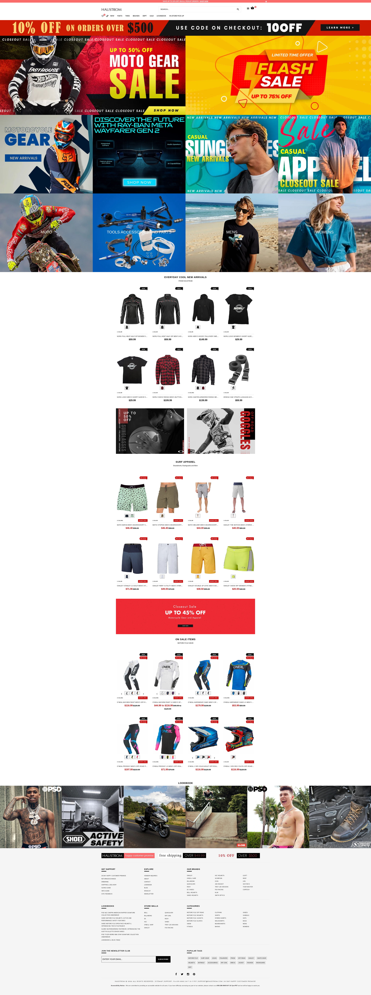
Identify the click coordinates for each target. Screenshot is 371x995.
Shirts (217, 915)
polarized (223, 958)
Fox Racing (219, 889)
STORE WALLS (151, 906)
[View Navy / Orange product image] (132, 693)
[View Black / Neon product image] (132, 757)
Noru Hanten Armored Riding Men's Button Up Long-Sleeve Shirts (203, 397)
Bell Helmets (192, 892)
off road (241, 958)
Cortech (246, 889)
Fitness (190, 926)
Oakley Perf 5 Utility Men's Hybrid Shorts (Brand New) (168, 586)
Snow (189, 923)
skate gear (261, 958)
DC (145, 918)
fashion (250, 962)
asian (214, 958)
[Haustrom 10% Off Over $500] (239, 855)
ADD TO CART (245, 404)
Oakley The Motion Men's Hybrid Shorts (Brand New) (239, 525)
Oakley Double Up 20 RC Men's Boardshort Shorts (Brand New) (203, 586)
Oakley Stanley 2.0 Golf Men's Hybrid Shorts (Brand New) (132, 586)
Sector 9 (246, 884)
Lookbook (148, 885)
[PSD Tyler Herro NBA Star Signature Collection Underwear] (278, 817)
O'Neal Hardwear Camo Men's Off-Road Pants (203, 702)
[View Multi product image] (233, 757)
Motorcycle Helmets (195, 915)
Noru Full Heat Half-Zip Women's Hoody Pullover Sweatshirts (132, 336)
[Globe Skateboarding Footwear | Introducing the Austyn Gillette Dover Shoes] (216, 817)
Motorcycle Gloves (194, 921)
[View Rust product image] (162, 516)
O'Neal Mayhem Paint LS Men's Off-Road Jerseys (168, 702)
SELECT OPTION (137, 343)
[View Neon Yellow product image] (233, 577)
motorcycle (193, 958)
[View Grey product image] (197, 388)
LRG (244, 881)
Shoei (167, 922)
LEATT (245, 875)
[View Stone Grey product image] (233, 516)
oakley (251, 958)
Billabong (191, 881)
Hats (244, 918)
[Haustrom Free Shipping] (182, 855)
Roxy (189, 887)
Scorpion (218, 878)
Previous (121, 327)
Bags (245, 921)
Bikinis (217, 926)
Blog (146, 888)
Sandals (246, 915)
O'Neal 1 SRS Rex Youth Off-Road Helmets (239, 766)
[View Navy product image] (126, 516)
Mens (245, 923)
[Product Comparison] (107, 16)
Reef (245, 878)
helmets (191, 962)
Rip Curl (168, 915)
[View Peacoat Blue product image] (126, 577)
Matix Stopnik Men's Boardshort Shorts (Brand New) (168, 525)
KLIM (216, 892)
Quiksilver (191, 884)
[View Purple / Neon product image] (137, 693)
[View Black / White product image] (203, 693)
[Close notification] (266, 1)
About (146, 879)
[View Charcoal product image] (197, 516)
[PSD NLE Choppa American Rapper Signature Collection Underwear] (31, 817)
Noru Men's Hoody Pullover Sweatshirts (203, 336)
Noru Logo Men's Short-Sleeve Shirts (132, 397)
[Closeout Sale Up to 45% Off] (185, 616)
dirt (190, 967)
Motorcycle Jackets (195, 918)
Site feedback (106, 894)
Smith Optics (220, 895)
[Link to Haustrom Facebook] (176, 974)
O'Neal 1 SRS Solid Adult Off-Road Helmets (203, 766)
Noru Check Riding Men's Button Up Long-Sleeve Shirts (168, 397)
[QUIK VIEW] (124, 288)
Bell (146, 912)
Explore (149, 869)
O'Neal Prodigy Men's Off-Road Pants (132, 766)
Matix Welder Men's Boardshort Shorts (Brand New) (203, 525)
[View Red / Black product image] (162, 388)
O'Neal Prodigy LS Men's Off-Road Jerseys (168, 766)
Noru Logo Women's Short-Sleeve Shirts (239, 336)
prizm (233, 958)
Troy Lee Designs (221, 887)
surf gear (205, 958)
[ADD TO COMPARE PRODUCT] (121, 289)
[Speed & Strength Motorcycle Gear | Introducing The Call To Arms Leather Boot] (340, 817)
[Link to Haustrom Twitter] (182, 974)
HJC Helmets (219, 875)
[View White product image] (162, 577)
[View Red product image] (203, 388)
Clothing (218, 912)
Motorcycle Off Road (195, 912)
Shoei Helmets (192, 895)
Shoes (245, 912)
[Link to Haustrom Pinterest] (194, 974)
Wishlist (147, 891)
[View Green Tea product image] (132, 516)
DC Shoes (190, 889)
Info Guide (105, 891)
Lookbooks (107, 906)
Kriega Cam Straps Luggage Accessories (239, 397)
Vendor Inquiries (150, 875)
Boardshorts (220, 923)
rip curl (224, 962)
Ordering (105, 882)
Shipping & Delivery (109, 885)
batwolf (201, 962)
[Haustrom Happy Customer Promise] (128, 855)
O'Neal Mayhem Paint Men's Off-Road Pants (132, 702)
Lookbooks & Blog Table (110, 940)
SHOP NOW (204, 1)
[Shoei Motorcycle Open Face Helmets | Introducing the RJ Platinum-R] (155, 817)
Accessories (213, 962)
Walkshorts (219, 921)
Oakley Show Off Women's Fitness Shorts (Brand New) (239, 586)
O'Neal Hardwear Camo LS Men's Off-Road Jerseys (239, 702)
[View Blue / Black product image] (197, 693)
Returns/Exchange (108, 879)
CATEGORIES (193, 906)
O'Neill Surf (191, 878)
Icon (216, 881)
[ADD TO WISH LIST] (118, 288)
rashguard (260, 962)
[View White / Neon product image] (137, 757)
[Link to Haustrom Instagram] (188, 974)
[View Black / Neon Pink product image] (126, 757)
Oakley (189, 875)
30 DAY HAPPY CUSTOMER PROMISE (113, 875)
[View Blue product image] (197, 757)
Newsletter (148, 894)
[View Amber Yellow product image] (197, 577)
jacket (241, 962)
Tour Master (248, 887)
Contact (147, 882)
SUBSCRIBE (163, 959)
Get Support (108, 869)
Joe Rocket (219, 884)
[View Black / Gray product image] (208, 693)
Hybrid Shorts (220, 918)
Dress (233, 962)
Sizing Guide (106, 888)
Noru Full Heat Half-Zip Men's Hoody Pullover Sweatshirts (168, 336)
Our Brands (193, 869)
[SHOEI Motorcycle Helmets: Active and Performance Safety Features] (93, 817)
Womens (246, 926)
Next (143, 327)
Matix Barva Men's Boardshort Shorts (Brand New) (132, 525)
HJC (145, 922)
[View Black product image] (126, 327)
